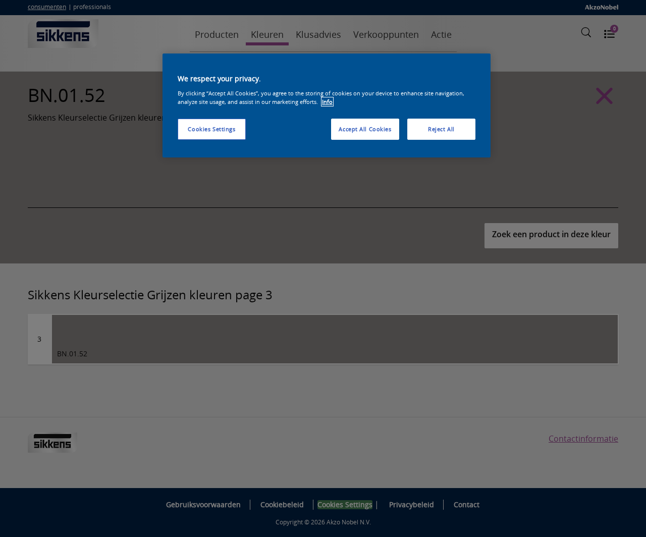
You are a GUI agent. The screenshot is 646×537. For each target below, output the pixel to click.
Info (327, 101)
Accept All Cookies (365, 129)
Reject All (441, 129)
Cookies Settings (211, 129)
